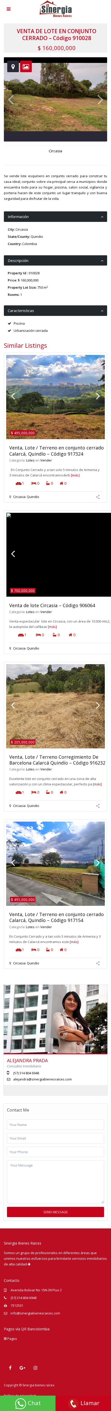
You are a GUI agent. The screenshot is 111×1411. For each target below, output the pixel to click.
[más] (75, 475)
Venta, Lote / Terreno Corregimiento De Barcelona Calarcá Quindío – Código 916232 (57, 760)
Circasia (55, 150)
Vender (46, 460)
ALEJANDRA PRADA (27, 1060)
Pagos (11, 1338)
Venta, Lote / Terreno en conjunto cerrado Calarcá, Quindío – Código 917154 (56, 917)
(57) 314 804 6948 (23, 1297)
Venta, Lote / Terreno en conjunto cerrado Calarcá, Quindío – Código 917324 (56, 451)
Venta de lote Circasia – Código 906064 (52, 605)
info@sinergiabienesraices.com (35, 1313)
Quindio (37, 236)
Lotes (30, 460)
